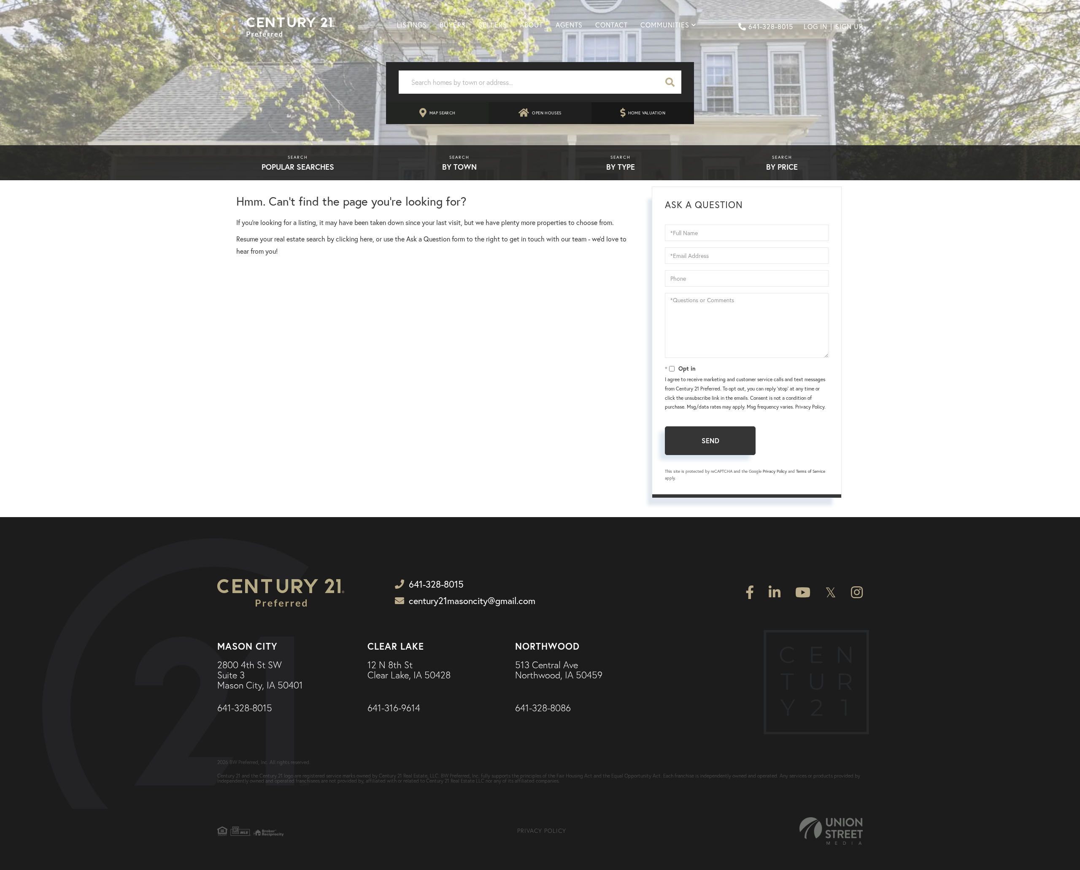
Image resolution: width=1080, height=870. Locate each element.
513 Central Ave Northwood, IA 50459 (558, 670)
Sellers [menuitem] (492, 25)
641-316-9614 (393, 708)
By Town (459, 167)
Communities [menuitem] (664, 25)
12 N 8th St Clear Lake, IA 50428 (409, 670)
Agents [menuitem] (569, 25)
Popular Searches (298, 167)
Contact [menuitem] (611, 25)
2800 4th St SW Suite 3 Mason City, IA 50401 (260, 675)
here (366, 239)
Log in (815, 26)
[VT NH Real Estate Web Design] (831, 831)
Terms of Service (810, 471)
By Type (620, 167)
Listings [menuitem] (412, 25)
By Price (782, 167)
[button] (670, 82)
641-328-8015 (770, 26)
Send (710, 440)
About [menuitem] (531, 25)
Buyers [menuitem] (453, 25)
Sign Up (849, 26)
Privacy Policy (809, 407)
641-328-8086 (543, 708)
